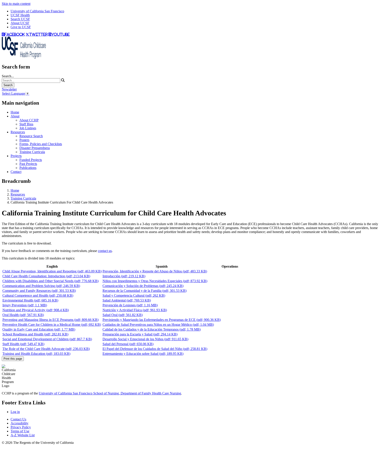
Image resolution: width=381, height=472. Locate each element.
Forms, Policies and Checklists (40, 144)
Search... (8, 76)
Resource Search (31, 136)
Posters (24, 140)
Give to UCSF (21, 27)
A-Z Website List (23, 435)
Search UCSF (20, 19)
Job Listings (27, 128)
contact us (105, 251)
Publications (27, 168)
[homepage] (24, 57)
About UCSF (20, 23)
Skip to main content (16, 4)
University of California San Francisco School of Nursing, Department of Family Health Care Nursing (110, 393)
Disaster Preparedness (34, 148)
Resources (18, 132)
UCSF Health (20, 15)
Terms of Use (20, 431)
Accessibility (19, 423)
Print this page (13, 358)
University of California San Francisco (37, 11)
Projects (16, 156)
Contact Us (18, 419)
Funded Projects (30, 160)
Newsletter (9, 89)
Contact (16, 172)
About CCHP (29, 120)
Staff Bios (26, 124)
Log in (15, 412)
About (15, 116)
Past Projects (28, 164)
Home (15, 112)
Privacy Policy (21, 427)
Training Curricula (32, 152)
